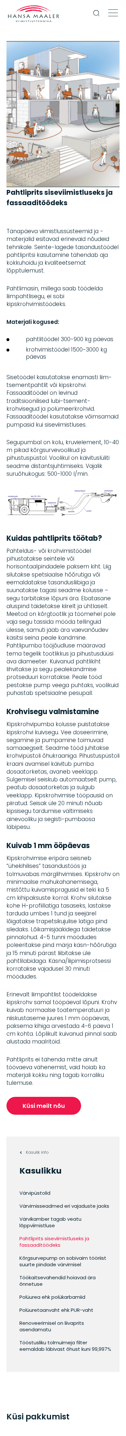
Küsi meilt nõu (44, 1106)
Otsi (97, 17)
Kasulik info (37, 1152)
